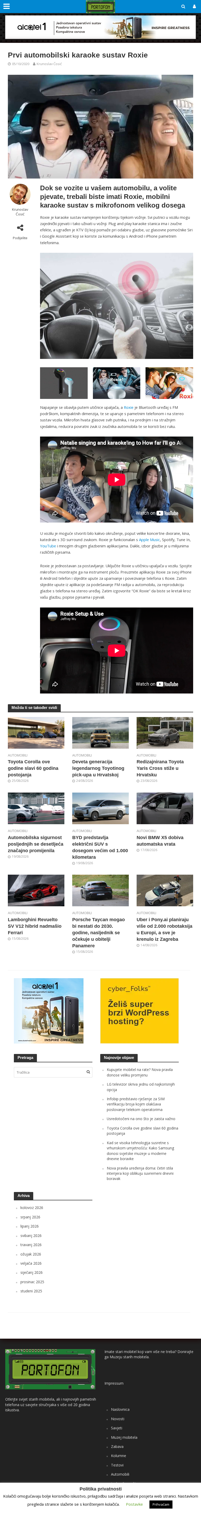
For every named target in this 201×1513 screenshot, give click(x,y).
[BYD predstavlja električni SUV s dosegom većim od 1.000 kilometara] (100, 808)
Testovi (117, 1465)
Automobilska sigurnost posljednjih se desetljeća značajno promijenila (35, 844)
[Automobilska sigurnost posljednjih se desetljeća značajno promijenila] (36, 808)
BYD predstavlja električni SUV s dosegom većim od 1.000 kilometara (100, 847)
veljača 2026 (31, 1263)
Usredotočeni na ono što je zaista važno (141, 1118)
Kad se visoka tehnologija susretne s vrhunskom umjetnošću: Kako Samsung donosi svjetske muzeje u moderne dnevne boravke (140, 1150)
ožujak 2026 (30, 1254)
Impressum (114, 1383)
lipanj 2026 (29, 1226)
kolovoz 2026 (31, 1207)
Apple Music (149, 539)
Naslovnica (120, 1409)
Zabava (117, 1446)
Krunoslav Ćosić (49, 63)
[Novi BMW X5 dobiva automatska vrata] (165, 808)
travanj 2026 (31, 1244)
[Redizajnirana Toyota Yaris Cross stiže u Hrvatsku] (165, 732)
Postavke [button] (134, 1504)
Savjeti (116, 1427)
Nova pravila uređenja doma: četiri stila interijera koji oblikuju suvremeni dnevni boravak (140, 1173)
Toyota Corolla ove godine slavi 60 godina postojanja (33, 768)
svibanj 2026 (31, 1235)
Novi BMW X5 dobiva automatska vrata (160, 841)
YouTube (48, 545)
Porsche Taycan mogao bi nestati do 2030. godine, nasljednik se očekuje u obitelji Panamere (98, 932)
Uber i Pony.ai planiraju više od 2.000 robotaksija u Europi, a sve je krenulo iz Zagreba (164, 929)
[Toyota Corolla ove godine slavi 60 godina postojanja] (36, 732)
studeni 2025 (31, 1290)
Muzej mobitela (124, 1437)
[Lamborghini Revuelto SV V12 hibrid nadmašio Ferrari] (36, 890)
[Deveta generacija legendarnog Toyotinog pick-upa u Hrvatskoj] (100, 732)
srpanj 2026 (30, 1216)
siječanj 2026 (31, 1272)
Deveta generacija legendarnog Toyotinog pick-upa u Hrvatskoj (98, 768)
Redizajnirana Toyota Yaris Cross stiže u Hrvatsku (160, 768)
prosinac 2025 (32, 1281)
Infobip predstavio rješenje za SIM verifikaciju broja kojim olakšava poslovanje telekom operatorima (136, 1104)
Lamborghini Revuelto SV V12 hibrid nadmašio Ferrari (35, 926)
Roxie (128, 407)
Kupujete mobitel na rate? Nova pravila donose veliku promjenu (140, 1072)
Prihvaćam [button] (161, 1504)
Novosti (117, 1418)
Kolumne (118, 1455)
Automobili (17, 755)
